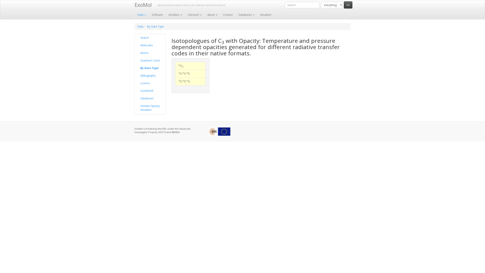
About (211, 14)
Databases (246, 14)
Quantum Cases (150, 60)
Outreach (194, 14)
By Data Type (155, 26)
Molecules (146, 45)
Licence (145, 83)
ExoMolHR (146, 91)
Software (157, 14)
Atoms (144, 53)
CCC (184, 73)
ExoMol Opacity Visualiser (150, 107)
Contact (228, 14)
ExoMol (143, 5)
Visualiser (265, 14)
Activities (174, 14)
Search (144, 37)
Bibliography (148, 75)
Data (140, 14)
